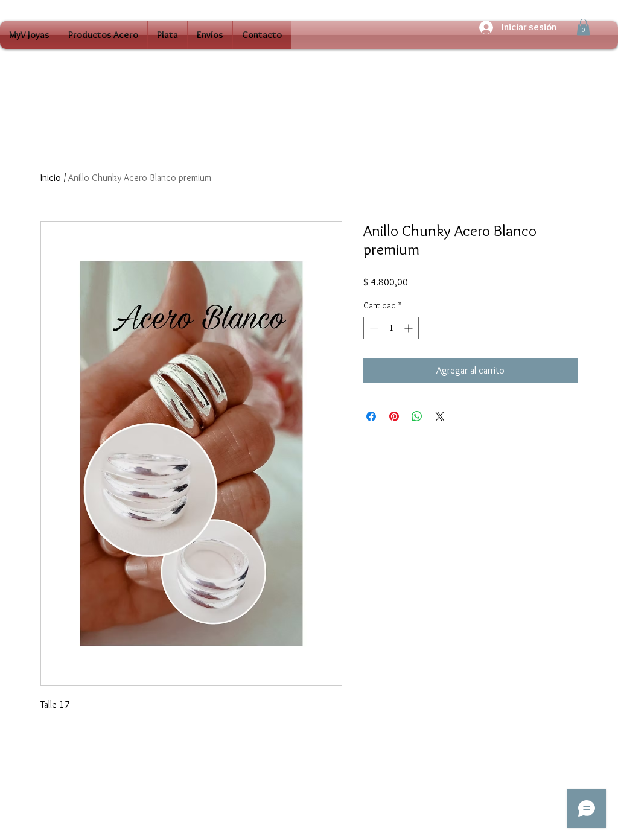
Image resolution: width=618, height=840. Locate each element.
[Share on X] (440, 416)
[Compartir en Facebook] (371, 416)
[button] (583, 27)
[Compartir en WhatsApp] (417, 416)
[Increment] (409, 328)
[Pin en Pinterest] (394, 416)
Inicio (50, 177)
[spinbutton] (391, 328)
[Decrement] (372, 328)
